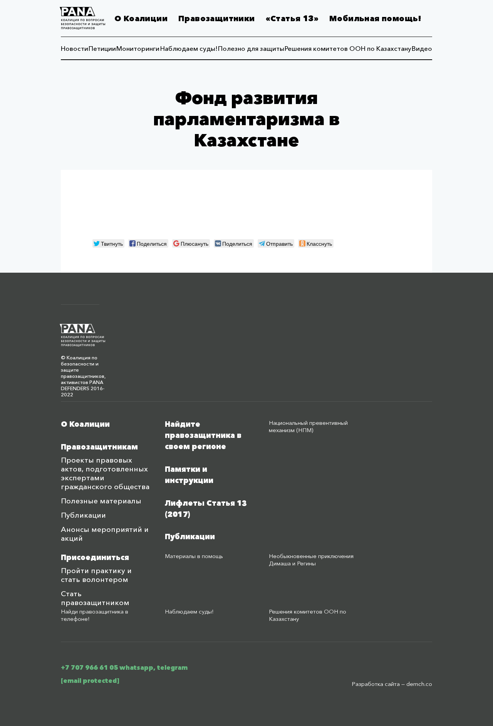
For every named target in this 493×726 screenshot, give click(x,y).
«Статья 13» (292, 18)
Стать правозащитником (95, 598)
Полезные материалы (101, 500)
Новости (74, 48)
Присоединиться (95, 557)
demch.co (419, 683)
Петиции (102, 48)
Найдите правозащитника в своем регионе (203, 435)
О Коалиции (141, 18)
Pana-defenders (82, 18)
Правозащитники (216, 18)
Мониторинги (137, 48)
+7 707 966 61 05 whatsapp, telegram (124, 667)
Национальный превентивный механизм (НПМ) (308, 426)
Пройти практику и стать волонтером (96, 575)
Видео (422, 48)
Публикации (83, 515)
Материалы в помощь (194, 556)
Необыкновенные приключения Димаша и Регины (311, 559)
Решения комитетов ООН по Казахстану (348, 48)
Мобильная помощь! (375, 18)
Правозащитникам (99, 447)
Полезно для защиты (251, 48)
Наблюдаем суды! (189, 48)
